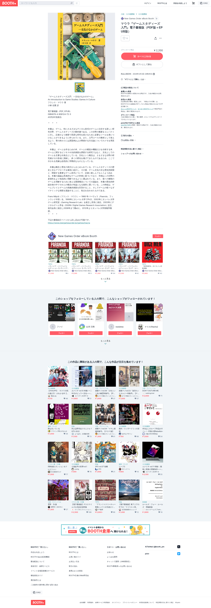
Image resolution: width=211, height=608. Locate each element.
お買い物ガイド (75, 557)
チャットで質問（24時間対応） (119, 561)
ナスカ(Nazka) (151, 326)
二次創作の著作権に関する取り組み (44, 585)
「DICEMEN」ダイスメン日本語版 (152, 267)
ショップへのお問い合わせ (131, 153)
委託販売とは (36, 580)
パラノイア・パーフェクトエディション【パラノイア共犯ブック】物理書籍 (57, 267)
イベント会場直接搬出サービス (43, 571)
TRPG (50, 264)
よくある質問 (112, 557)
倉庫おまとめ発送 (76, 571)
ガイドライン (116, 602)
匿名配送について (37, 561)
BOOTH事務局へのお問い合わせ (119, 566)
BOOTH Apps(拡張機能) (40, 557)
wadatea (119, 326)
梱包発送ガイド (37, 575)
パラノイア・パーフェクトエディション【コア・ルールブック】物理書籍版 (128, 267)
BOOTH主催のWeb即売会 (79, 575)
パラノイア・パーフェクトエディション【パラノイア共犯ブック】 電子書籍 (81, 267)
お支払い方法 (128, 140)
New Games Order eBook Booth (77, 236)
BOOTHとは (162, 3)
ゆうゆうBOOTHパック (145, 109)
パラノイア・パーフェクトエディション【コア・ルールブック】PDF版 (104, 267)
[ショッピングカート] (193, 3)
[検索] (71, 3)
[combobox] (46, 3)
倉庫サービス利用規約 (102, 602)
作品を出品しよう (180, 3)
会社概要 (82, 602)
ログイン (147, 3)
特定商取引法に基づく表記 (131, 149)
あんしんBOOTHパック (128, 109)
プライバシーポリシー (130, 602)
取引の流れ (127, 135)
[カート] (156, 18)
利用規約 (90, 602)
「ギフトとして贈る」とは (133, 79)
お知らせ (110, 552)
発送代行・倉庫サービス (40, 566)
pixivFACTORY (126, 125)
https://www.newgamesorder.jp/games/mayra (69, 223)
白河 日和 (90, 326)
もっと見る (105, 341)
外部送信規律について (146, 602)
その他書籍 (142, 14)
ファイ (60, 326)
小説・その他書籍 (128, 14)
